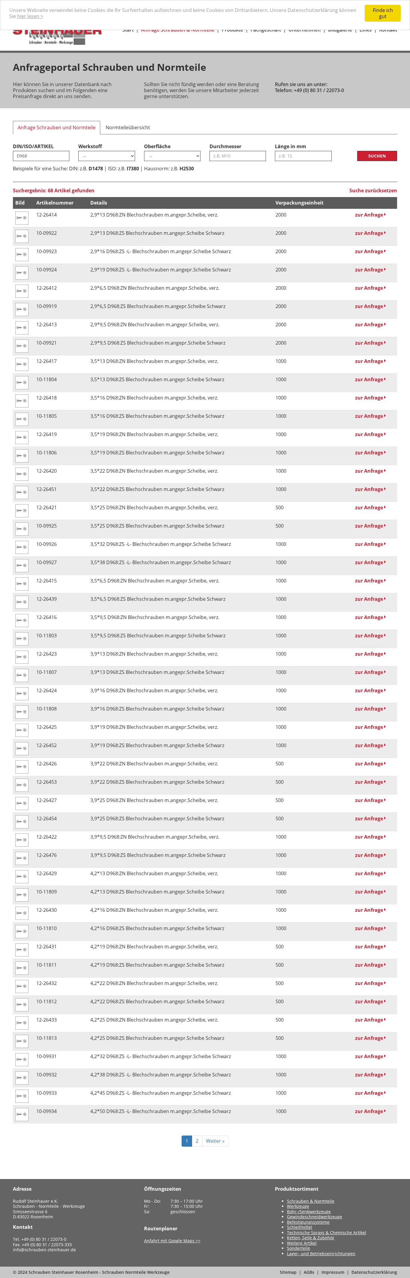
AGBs (309, 1272)
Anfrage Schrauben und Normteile (56, 127)
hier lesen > (30, 16)
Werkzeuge (298, 1206)
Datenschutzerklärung (374, 1272)
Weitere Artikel (302, 1243)
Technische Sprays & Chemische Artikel (326, 1232)
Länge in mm (290, 146)
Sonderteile (298, 1248)
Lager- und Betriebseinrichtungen (321, 1253)
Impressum (332, 1272)
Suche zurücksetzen (373, 190)
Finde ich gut (383, 13)
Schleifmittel (299, 1227)
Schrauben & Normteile (310, 1201)
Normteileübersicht (128, 127)
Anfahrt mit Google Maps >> (172, 1241)
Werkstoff (90, 146)
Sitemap (288, 1272)
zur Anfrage (369, 214)
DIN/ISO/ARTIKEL (33, 146)
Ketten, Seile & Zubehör (310, 1238)
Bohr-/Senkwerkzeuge (309, 1211)
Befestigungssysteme (308, 1222)
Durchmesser (225, 146)
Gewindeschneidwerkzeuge (314, 1217)
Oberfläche (157, 146)
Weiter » (215, 1141)
